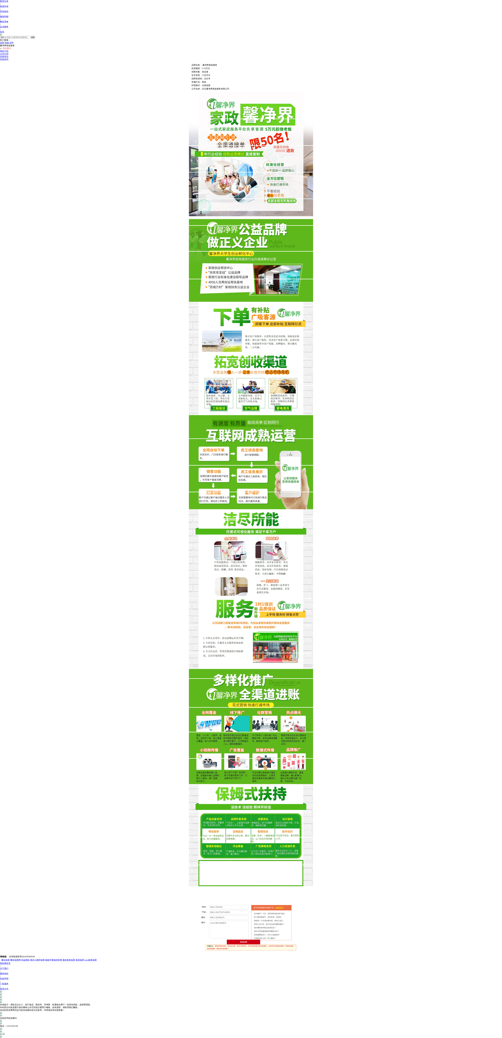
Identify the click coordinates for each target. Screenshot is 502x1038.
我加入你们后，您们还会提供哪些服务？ (269, 924)
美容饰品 (4, 11)
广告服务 (4, 984)
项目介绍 (4, 51)
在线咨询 (4, 59)
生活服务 (4, 27)
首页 (2, 32)
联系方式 (4, 989)
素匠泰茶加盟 (68, 960)
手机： (204, 912)
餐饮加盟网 (15, 960)
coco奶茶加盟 (90, 960)
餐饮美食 (4, 22)
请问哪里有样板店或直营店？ (265, 928)
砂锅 (7, 43)
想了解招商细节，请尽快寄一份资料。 (268, 917)
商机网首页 (5, 963)
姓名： (204, 907)
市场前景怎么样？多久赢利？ (265, 938)
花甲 (11, 43)
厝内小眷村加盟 (37, 960)
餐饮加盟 (5, 960)
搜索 (33, 37)
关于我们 (4, 968)
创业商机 (25, 960)
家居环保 (4, 6)
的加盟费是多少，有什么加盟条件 (266, 935)
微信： (204, 917)
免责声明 (4, 979)
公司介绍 (4, 54)
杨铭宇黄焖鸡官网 (53, 960)
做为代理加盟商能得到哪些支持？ (266, 931)
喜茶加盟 (80, 960)
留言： (204, 923)
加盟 (2, 43)
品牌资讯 (4, 56)
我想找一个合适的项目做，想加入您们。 (269, 921)
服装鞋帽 (4, 16)
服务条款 (4, 973)
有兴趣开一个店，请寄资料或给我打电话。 (270, 914)
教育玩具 (4, 1)
